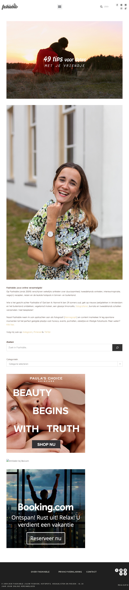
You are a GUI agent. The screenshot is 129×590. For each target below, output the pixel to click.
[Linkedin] (125, 5)
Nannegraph (71, 317)
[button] (59, 6)
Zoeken (10, 342)
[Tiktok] (125, 8)
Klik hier (10, 324)
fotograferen (82, 306)
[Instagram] (121, 8)
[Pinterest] (121, 5)
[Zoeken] (117, 347)
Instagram (27, 332)
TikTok (47, 332)
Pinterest (37, 332)
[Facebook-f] (117, 5)
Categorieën (12, 359)
